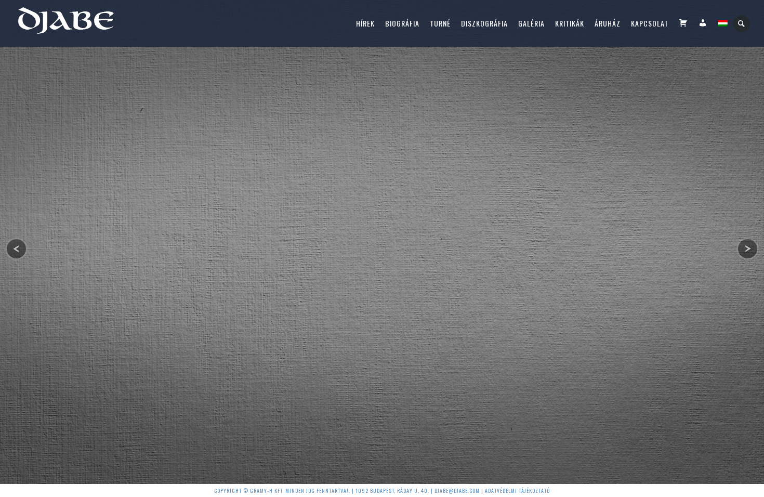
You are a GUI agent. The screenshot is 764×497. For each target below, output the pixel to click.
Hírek (365, 23)
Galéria (531, 23)
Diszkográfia (484, 23)
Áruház (608, 23)
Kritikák (569, 23)
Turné (440, 23)
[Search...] (742, 23)
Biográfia (402, 23)
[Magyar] (723, 23)
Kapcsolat (649, 23)
